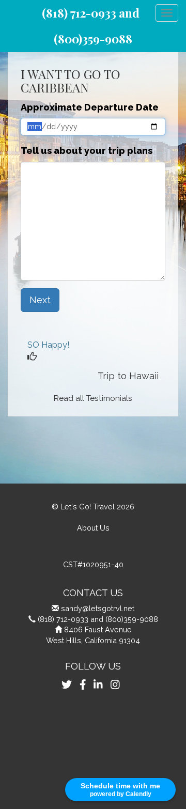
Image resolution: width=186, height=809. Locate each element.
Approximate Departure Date (90, 107)
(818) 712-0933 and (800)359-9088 (98, 619)
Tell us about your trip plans (86, 150)
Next (40, 299)
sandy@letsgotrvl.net (97, 608)
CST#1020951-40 (93, 564)
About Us (93, 527)
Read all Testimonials (93, 398)
